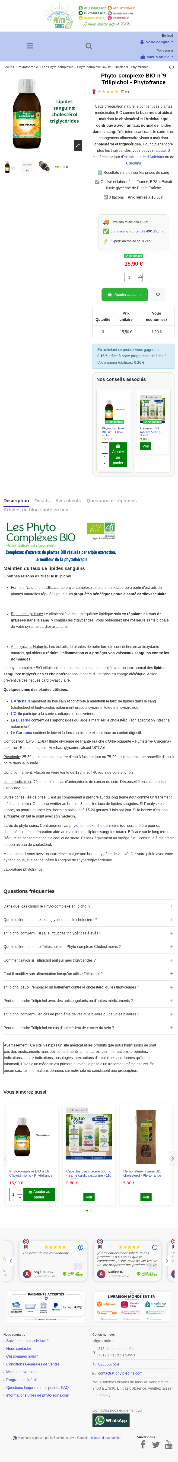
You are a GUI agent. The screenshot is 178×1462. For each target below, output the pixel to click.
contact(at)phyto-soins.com (120, 1373)
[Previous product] (170, 67)
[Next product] (173, 67)
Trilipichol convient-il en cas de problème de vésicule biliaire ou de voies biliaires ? (71, 1014)
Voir (146, 446)
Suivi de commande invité (27, 1341)
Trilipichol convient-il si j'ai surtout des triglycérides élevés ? (52, 933)
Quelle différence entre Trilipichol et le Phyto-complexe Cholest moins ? (62, 947)
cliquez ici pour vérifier (105, 1437)
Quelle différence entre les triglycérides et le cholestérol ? (50, 920)
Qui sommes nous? (22, 1356)
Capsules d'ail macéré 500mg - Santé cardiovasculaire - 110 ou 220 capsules (88, 1175)
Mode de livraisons (21, 1372)
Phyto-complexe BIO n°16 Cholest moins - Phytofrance (30, 1173)
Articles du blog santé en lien (35, 509)
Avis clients (68, 500)
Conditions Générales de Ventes (33, 1364)
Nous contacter (18, 1349)
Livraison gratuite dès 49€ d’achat (138, 231)
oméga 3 (125, 838)
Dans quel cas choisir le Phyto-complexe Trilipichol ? (46, 906)
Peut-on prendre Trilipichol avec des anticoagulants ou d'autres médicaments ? (68, 1001)
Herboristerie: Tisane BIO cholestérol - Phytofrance (142, 1173)
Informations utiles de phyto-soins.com (37, 1395)
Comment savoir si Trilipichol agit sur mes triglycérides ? (49, 960)
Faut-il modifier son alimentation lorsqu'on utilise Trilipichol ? (53, 974)
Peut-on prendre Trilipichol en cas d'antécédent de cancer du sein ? (58, 1028)
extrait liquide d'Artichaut (144, 157)
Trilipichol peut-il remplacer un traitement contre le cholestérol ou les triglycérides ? (71, 987)
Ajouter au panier (128, 294)
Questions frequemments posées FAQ (37, 1388)
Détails (42, 500)
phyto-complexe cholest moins (94, 826)
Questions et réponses (112, 500)
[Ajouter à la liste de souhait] (158, 294)
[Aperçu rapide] (118, 424)
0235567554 (108, 1364)
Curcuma (133, 163)
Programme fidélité (21, 1380)
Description (16, 500)
